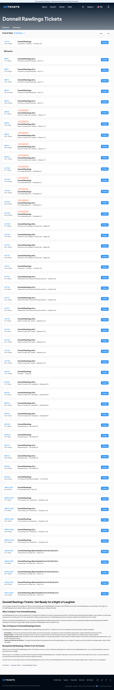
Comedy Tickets (16, 665)
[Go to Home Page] (11, 7)
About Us (81, 680)
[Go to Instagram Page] (98, 680)
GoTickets (5, 665)
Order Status (57, 680)
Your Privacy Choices (105, 686)
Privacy (91, 686)
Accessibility (68, 686)
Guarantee (74, 680)
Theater (62, 7)
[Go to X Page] (110, 680)
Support (90, 7)
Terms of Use (82, 686)
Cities (70, 7)
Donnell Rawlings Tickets (30, 665)
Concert (53, 7)
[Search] (83, 6)
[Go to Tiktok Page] (102, 680)
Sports (44, 7)
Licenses (75, 686)
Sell (90, 680)
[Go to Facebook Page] (106, 680)
